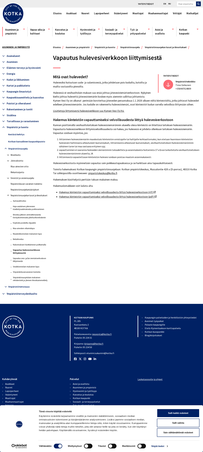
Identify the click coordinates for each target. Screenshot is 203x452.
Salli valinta (178, 423)
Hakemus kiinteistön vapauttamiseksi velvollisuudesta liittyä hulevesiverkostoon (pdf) (107, 196)
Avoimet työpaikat (154, 321)
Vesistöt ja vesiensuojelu (22, 178)
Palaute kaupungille (155, 324)
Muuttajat (138, 13)
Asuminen (12, 62)
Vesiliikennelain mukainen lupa (26, 266)
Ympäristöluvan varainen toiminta (26, 183)
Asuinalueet (13, 56)
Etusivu (57, 13)
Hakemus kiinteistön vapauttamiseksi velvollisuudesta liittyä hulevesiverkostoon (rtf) (107, 192)
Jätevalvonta (17, 160)
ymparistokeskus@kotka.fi (102, 173)
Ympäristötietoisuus (19, 286)
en (164, 3)
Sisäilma (11, 115)
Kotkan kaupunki (188, 31)
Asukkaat (71, 13)
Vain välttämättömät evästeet (178, 432)
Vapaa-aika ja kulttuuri (39, 31)
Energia (11, 73)
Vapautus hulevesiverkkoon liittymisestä (26, 251)
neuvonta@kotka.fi (102, 334)
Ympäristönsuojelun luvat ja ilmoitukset (29, 195)
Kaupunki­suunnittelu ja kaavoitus (25, 97)
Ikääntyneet (121, 13)
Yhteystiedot (146, 3)
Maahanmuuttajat (158, 13)
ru (169, 3)
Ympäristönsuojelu (18, 148)
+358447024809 (183, 88)
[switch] (88, 446)
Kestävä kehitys (16, 134)
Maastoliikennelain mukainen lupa (27, 234)
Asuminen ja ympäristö (15, 31)
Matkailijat (192, 13)
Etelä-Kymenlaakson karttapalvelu (163, 328)
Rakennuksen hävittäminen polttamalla (29, 244)
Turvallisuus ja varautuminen (23, 121)
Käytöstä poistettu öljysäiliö (24, 223)
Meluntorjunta (17, 172)
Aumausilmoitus (19, 201)
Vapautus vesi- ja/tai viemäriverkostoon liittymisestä (29, 259)
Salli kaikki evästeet (178, 413)
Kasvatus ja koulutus (64, 31)
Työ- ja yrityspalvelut (139, 31)
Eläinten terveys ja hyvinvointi (24, 67)
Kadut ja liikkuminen (18, 79)
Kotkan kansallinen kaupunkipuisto (26, 141)
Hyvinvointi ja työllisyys (89, 31)
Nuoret (85, 13)
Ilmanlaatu (16, 154)
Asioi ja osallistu (164, 31)
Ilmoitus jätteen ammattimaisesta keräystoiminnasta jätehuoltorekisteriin (29, 216)
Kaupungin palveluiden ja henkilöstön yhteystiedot (171, 317)
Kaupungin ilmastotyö (19, 91)
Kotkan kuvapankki (154, 331)
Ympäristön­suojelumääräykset (25, 189)
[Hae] (198, 3)
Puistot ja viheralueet (19, 103)
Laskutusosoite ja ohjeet (150, 379)
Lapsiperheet (101, 13)
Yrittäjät (177, 13)
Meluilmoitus (18, 239)
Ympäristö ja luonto (17, 127)
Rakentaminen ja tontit (20, 109)
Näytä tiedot (157, 446)
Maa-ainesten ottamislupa (24, 228)
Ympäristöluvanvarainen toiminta (26, 272)
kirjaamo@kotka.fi (93, 343)
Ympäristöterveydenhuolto (22, 293)
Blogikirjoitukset (153, 335)
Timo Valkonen (183, 85)
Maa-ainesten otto (20, 166)
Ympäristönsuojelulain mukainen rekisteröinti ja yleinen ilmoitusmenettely (30, 279)
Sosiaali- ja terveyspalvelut (114, 31)
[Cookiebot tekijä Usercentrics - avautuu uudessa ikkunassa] (19, 446)
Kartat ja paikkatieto (18, 85)
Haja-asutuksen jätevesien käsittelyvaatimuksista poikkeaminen (28, 207)
